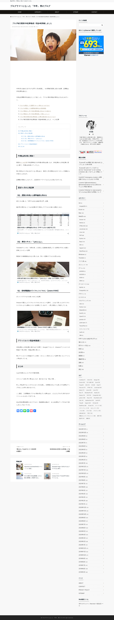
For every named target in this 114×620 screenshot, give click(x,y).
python (82, 397)
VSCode (95, 403)
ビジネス (82, 297)
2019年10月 (83, 555)
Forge (81, 385)
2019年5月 (83, 572)
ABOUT (57, 12)
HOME (19, 12)
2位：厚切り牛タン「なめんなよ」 (34, 138)
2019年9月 (83, 558)
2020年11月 (83, 511)
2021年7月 (83, 483)
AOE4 (81, 277)
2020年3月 (83, 538)
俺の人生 (82, 342)
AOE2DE (82, 271)
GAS (81, 303)
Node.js (82, 395)
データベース (84, 284)
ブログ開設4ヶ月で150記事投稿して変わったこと (35, 114)
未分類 (81, 352)
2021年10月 (83, 473)
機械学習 (82, 359)
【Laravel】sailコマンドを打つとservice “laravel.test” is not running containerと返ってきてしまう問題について (90, 171)
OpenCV (82, 316)
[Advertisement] (43, 75)
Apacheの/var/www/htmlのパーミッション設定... (33, 467)
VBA (81, 335)
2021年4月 (83, 494)
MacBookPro (88, 392)
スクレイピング (84, 329)
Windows (82, 254)
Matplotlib (82, 310)
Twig (81, 403)
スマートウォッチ (84, 408)
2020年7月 (83, 524)
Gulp (98, 385)
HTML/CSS (83, 226)
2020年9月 (83, 517)
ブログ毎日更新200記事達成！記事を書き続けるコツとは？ (38, 117)
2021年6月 (83, 487)
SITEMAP (75, 12)
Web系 (31, 26)
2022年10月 (83, 432)
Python (82, 238)
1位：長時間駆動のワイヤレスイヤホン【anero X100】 (39, 140)
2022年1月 (83, 463)
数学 (99, 415)
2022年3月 (83, 456)
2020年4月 (83, 534)
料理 (81, 349)
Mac (81, 213)
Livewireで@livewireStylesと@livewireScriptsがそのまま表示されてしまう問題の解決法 (90, 184)
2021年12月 (83, 466)
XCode (90, 405)
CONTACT (94, 12)
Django (96, 379)
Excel (81, 209)
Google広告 (83, 206)
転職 (81, 366)
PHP (81, 235)
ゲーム (82, 268)
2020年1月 (83, 545)
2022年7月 (83, 443)
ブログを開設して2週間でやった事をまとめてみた (35, 105)
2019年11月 (83, 551)
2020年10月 (83, 514)
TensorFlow (83, 325)
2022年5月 (83, 449)
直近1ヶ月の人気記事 (26, 133)
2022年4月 (83, 453)
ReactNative (98, 397)
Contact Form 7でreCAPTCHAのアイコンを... (60, 476)
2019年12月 (83, 548)
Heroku (82, 222)
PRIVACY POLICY (84, 590)
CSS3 (89, 379)
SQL (81, 400)
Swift (81, 332)
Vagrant (82, 248)
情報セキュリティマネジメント (87, 415)
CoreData (82, 379)
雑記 (81, 369)
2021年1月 (83, 504)
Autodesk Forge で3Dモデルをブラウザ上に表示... (61, 467)
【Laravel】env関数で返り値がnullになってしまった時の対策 (90, 163)
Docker (82, 219)
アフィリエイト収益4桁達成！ (29, 144)
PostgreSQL (83, 290)
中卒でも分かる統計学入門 (88, 339)
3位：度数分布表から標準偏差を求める (34, 136)
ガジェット (83, 264)
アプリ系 (82, 261)
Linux (82, 232)
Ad (80, 203)
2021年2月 (83, 500)
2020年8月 (83, 521)
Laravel (88, 390)
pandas (82, 319)
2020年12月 (83, 507)
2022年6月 (83, 446)
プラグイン (96, 410)
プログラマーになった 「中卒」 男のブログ (30, 6)
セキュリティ (95, 408)
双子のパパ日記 (84, 345)
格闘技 (81, 356)
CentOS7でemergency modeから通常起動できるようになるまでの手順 (90, 178)
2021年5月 (83, 490)
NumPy (82, 313)
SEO (81, 244)
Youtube (82, 258)
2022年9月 (83, 436)
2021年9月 (83, 477)
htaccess (82, 387)
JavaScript (83, 229)
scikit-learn (83, 322)
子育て (89, 413)
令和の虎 (82, 413)
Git (93, 385)
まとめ (22, 146)
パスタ (81, 410)
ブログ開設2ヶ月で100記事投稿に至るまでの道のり (35, 111)
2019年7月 (83, 565)
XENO (81, 280)
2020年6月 (83, 528)
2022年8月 (83, 439)
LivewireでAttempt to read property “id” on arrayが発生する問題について (90, 191)
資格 (81, 362)
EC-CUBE (90, 382)
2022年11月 (83, 429)
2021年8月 (83, 480)
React (82, 241)
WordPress (83, 251)
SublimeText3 (89, 400)
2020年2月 (83, 541)
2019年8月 (83, 562)
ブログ (36, 26)
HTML (89, 387)
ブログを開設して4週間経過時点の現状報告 (33, 108)
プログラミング (85, 300)
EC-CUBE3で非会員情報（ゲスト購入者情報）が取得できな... (33, 476)
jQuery (81, 390)
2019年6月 (83, 568)
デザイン (82, 294)
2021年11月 (83, 470)
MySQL (82, 287)
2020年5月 (83, 531)
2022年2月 (83, 460)
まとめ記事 (23, 162)
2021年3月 (83, 497)
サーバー (98, 405)
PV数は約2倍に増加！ (26, 131)
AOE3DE (82, 274)
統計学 (81, 418)
